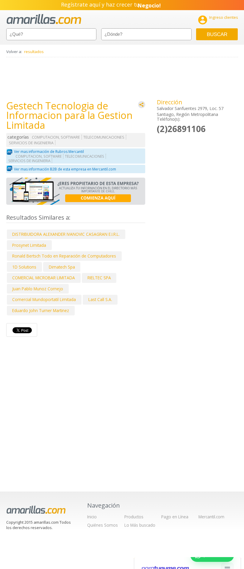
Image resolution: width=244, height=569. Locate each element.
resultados (34, 51)
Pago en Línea (174, 517)
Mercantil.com (211, 517)
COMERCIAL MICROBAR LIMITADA (43, 277)
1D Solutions (24, 267)
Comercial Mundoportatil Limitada (44, 299)
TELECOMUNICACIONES (103, 137)
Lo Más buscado (139, 525)
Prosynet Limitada (29, 245)
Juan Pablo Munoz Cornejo (37, 289)
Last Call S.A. (100, 299)
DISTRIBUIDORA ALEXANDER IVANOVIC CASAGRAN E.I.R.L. (66, 234)
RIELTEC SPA (99, 277)
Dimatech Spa (62, 267)
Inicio (92, 517)
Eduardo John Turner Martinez (40, 310)
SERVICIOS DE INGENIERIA (31, 142)
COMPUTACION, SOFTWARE (56, 137)
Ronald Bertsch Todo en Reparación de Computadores (64, 256)
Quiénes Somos (102, 525)
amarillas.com (44, 19)
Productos (133, 517)
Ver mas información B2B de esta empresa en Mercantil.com (65, 169)
